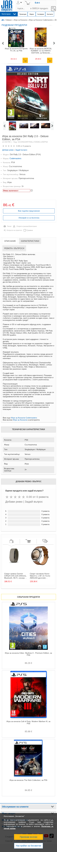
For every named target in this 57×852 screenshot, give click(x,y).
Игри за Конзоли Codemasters (41, 20)
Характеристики (30, 241)
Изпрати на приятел (14, 230)
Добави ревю (8, 150)
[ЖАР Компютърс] (6, 5)
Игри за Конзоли (20, 20)
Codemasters (15, 158)
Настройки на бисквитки (28, 845)
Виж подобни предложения (29, 211)
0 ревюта (27, 146)
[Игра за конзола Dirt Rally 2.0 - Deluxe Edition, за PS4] (28, 93)
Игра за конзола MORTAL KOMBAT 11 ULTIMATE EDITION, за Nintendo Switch (41, 50)
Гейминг (9, 20)
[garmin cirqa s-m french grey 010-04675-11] (14, 565)
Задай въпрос (21, 150)
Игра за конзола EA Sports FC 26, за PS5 (16, 49)
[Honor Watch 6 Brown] (40, 565)
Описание (10, 241)
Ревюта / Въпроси (14, 248)
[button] (2, 43)
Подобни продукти (14, 25)
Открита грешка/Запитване (26, 226)
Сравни (29, 230)
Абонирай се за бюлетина (29, 218)
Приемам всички (28, 837)
